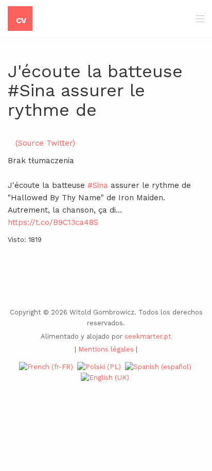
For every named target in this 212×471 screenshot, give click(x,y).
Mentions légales (106, 349)
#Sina (97, 185)
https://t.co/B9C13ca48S (53, 222)
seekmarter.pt (148, 336)
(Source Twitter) (45, 143)
